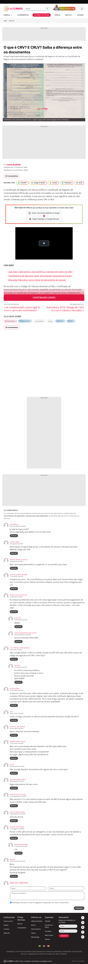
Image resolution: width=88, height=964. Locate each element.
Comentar (79, 908)
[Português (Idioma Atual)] (39, 945)
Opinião (47, 921)
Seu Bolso (61, 321)
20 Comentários (11, 176)
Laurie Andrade (14, 164)
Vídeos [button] (57, 15)
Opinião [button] (80, 15)
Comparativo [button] (23, 15)
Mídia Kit (7, 933)
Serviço (50, 321)
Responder (14, 535)
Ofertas (47, 939)
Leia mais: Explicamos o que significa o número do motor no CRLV (40, 271)
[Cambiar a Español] (48, 945)
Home (5, 20)
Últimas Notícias (36, 921)
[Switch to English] (44, 945)
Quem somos (8, 921)
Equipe (6, 925)
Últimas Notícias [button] (41, 15)
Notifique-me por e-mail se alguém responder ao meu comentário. (41, 902)
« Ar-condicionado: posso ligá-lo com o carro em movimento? (22, 309)
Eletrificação (35, 937)
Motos (33, 925)
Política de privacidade (78, 961)
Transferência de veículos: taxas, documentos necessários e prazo (40, 275)
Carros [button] (6, 15)
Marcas (19, 924)
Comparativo (21, 928)
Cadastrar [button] (64, 936)
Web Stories (49, 935)
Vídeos (71, 321)
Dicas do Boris (36, 929)
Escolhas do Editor (25, 321)
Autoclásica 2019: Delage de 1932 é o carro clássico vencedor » (65, 309)
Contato (6, 929)
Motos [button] (69, 15)
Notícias (11, 20)
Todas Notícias (11, 321)
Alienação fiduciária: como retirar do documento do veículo (37, 280)
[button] (47, 8)
